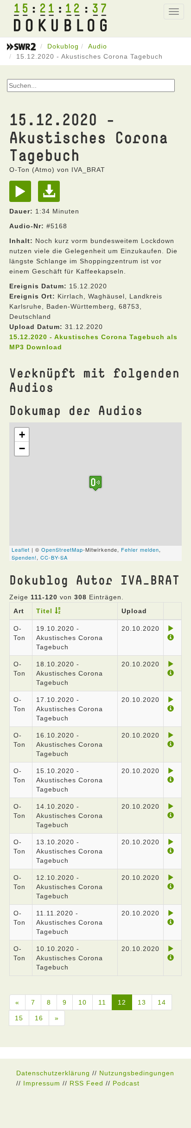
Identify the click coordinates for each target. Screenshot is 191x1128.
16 (39, 1018)
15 (19, 1018)
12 (122, 1002)
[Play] (22, 194)
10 (82, 1002)
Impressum (41, 1083)
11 (102, 1002)
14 (162, 1002)
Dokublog (63, 46)
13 (142, 1002)
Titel (44, 611)
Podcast (126, 1083)
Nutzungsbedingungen (136, 1073)
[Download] (51, 194)
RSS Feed (86, 1083)
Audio (97, 46)
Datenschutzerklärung (53, 1073)
